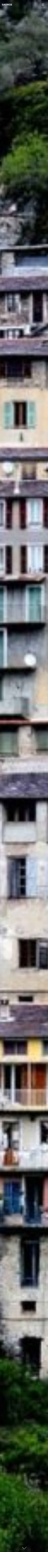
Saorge (7, 4)
